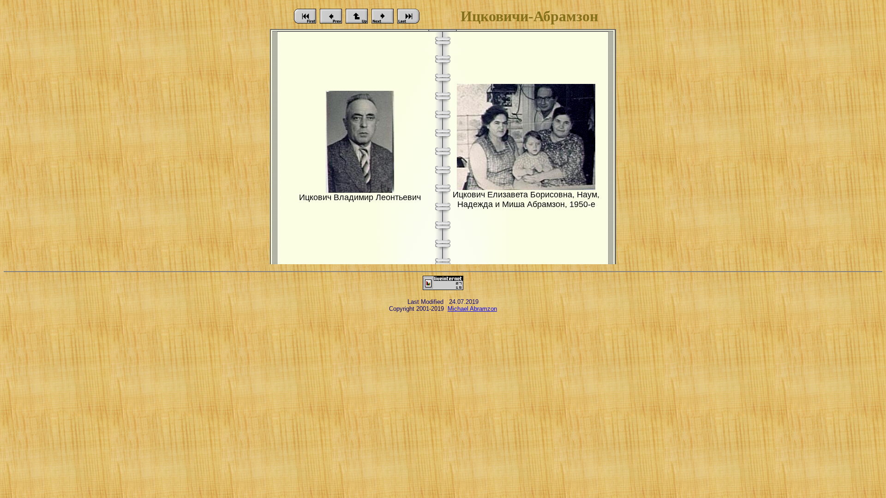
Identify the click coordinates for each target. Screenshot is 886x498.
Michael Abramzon (472, 308)
